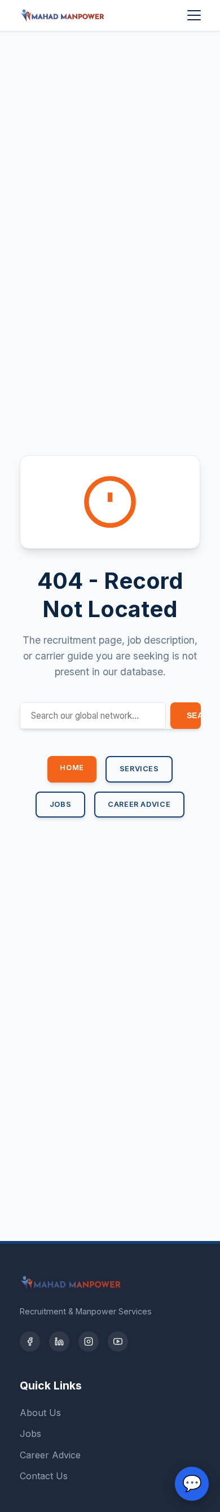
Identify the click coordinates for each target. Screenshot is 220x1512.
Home (72, 767)
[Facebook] (30, 1341)
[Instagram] (88, 1341)
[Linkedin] (59, 1341)
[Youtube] (118, 1341)
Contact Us (44, 1476)
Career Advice (139, 804)
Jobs (61, 804)
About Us (40, 1412)
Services (139, 768)
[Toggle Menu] (194, 15)
